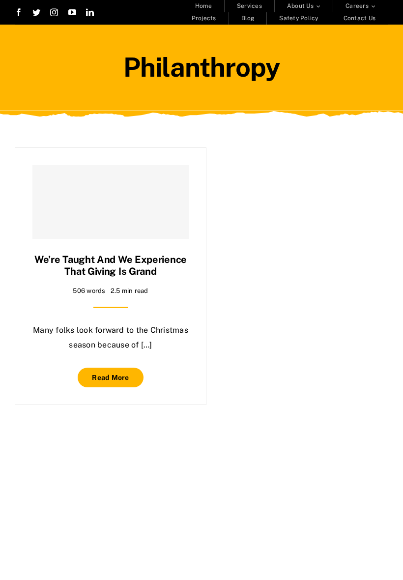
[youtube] (72, 12)
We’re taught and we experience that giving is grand (110, 265)
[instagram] (54, 12)
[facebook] (19, 12)
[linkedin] (90, 12)
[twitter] (36, 12)
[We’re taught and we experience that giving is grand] (110, 202)
